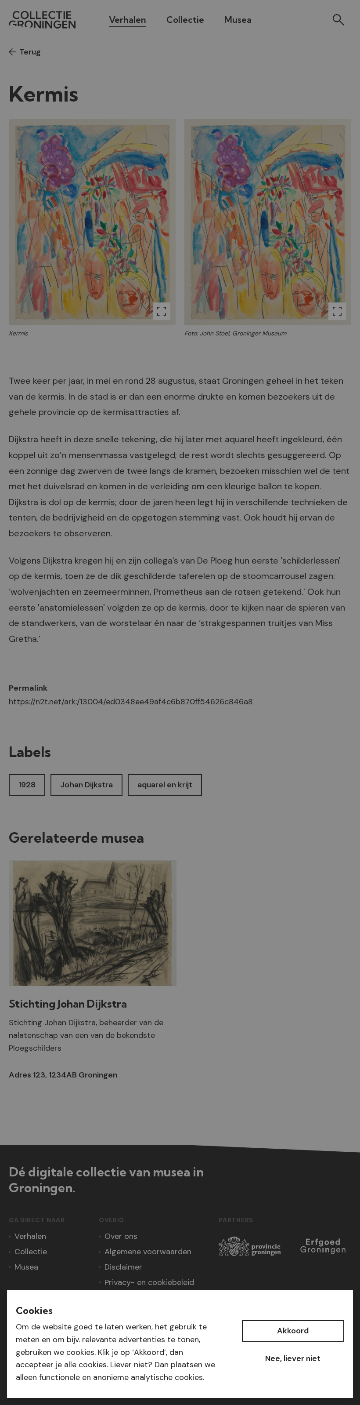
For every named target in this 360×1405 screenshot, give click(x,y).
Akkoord (293, 1330)
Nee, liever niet (292, 1358)
